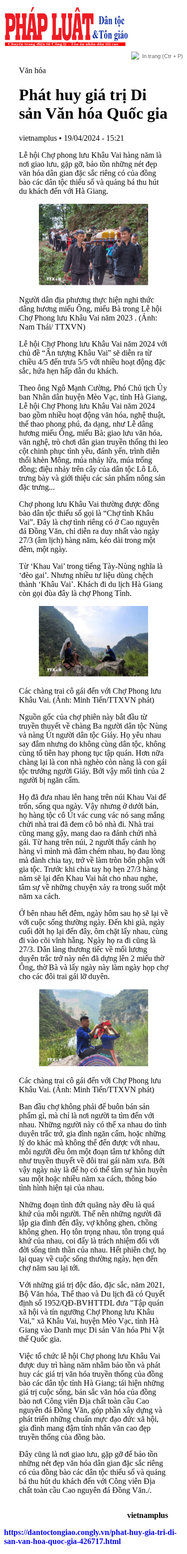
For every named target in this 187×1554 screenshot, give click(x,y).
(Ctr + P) (162, 56)
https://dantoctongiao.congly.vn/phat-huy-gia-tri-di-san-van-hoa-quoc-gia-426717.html (90, 1536)
